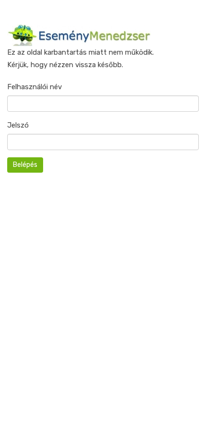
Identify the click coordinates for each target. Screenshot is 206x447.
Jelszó (18, 125)
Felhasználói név (34, 86)
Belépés (25, 165)
